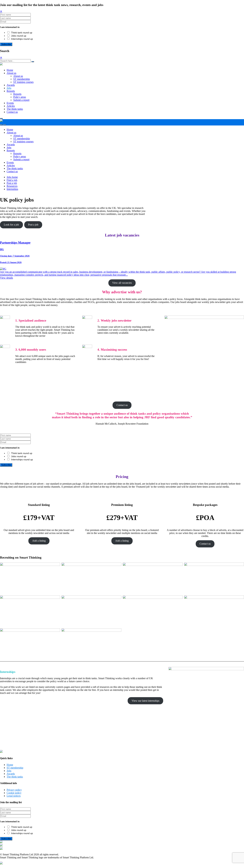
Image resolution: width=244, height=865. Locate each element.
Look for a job (11, 224)
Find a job (12, 180)
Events (10, 103)
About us (11, 73)
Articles (11, 106)
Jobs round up (18, 35)
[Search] (32, 61)
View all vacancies (122, 282)
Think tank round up (21, 32)
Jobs (9, 88)
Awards (11, 85)
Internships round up (22, 39)
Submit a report (21, 100)
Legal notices (14, 795)
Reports (11, 91)
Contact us (12, 112)
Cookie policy (14, 792)
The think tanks (15, 109)
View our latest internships (145, 700)
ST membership (21, 79)
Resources (12, 186)
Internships (12, 189)
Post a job (12, 183)
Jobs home (12, 177)
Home (10, 70)
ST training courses (23, 82)
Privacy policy (14, 789)
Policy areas (19, 97)
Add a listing (39, 540)
